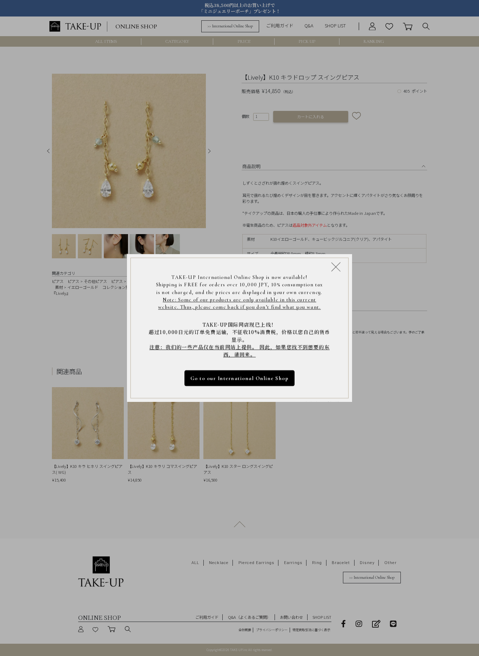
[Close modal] (336, 266)
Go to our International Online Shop (239, 378)
